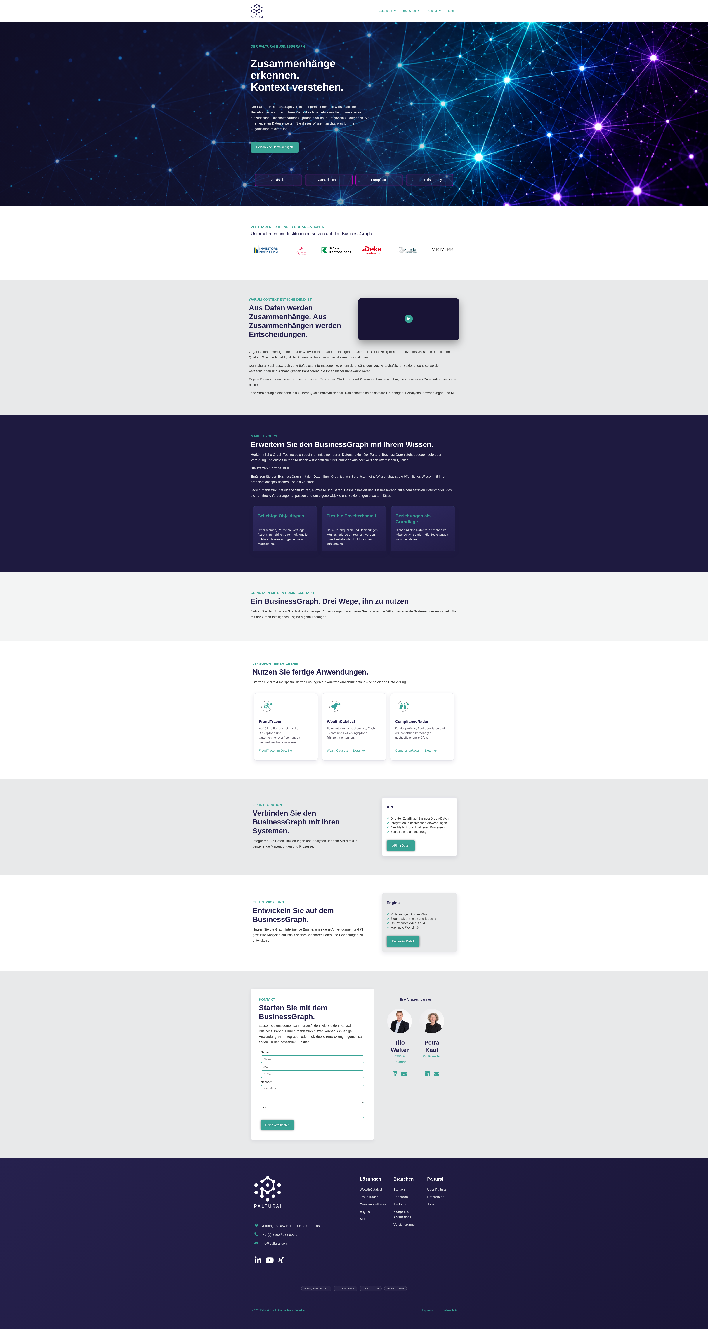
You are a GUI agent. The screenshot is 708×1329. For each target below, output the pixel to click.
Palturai (432, 10)
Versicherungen (405, 1224)
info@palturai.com (274, 1243)
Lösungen (385, 10)
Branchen (409, 10)
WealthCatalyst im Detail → (346, 750)
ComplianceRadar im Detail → (416, 750)
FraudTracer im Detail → (276, 750)
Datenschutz (450, 1310)
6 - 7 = (265, 1107)
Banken (399, 1189)
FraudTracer (369, 1197)
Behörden (400, 1197)
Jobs (430, 1204)
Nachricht (267, 1082)
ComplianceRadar (373, 1204)
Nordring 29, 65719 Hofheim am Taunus (290, 1226)
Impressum (428, 1310)
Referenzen (435, 1197)
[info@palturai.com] (256, 1243)
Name (265, 1052)
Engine (365, 1212)
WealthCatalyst (371, 1189)
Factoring (400, 1204)
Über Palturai (437, 1189)
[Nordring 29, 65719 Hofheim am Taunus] (256, 1225)
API (362, 1219)
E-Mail (265, 1067)
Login (451, 10)
